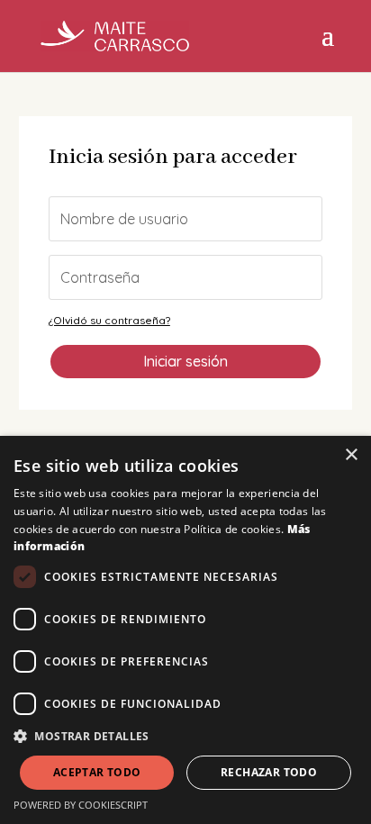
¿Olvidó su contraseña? (109, 320)
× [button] (350, 455)
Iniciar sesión (185, 361)
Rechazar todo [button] (269, 772)
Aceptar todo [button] (97, 772)
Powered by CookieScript (81, 804)
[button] (185, 736)
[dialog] (185, 630)
